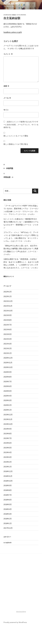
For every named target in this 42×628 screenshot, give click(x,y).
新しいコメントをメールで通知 (16, 136)
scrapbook (8, 542)
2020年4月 (8, 396)
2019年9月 (8, 429)
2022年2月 (8, 292)
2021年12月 (8, 301)
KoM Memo (12, 3)
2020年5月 (8, 391)
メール (7, 98)
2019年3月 (8, 457)
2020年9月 (8, 372)
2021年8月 (8, 320)
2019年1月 (8, 467)
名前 (6, 86)
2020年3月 (8, 400)
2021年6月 (8, 329)
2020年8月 (8, 377)
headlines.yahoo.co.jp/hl (13, 32)
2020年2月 (8, 405)
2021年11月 (8, 306)
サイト (6, 110)
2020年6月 (8, 386)
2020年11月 (8, 363)
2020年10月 (8, 367)
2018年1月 (8, 523)
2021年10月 (8, 311)
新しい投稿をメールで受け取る (16, 144)
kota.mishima (21, 14)
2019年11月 (8, 419)
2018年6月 (8, 500)
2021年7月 (8, 325)
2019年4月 (8, 452)
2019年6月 (8, 443)
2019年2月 (8, 462)
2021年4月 (8, 339)
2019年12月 (8, 415)
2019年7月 (8, 438)
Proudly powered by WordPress (15, 622)
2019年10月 (8, 424)
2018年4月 (8, 509)
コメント (8, 54)
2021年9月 (8, 315)
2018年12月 (8, 471)
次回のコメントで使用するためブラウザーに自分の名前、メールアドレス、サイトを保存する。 (21, 124)
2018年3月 (8, 514)
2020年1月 (8, 410)
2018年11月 (8, 476)
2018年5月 (8, 504)
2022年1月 (8, 296)
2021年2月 (8, 348)
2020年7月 (8, 382)
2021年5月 (8, 334)
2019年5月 (8, 448)
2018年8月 (8, 490)
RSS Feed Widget (21, 611)
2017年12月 (8, 528)
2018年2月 (8, 519)
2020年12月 (8, 358)
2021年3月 (8, 344)
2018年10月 (8, 481)
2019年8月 (8, 434)
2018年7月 (8, 495)
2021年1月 (8, 353)
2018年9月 (8, 485)
